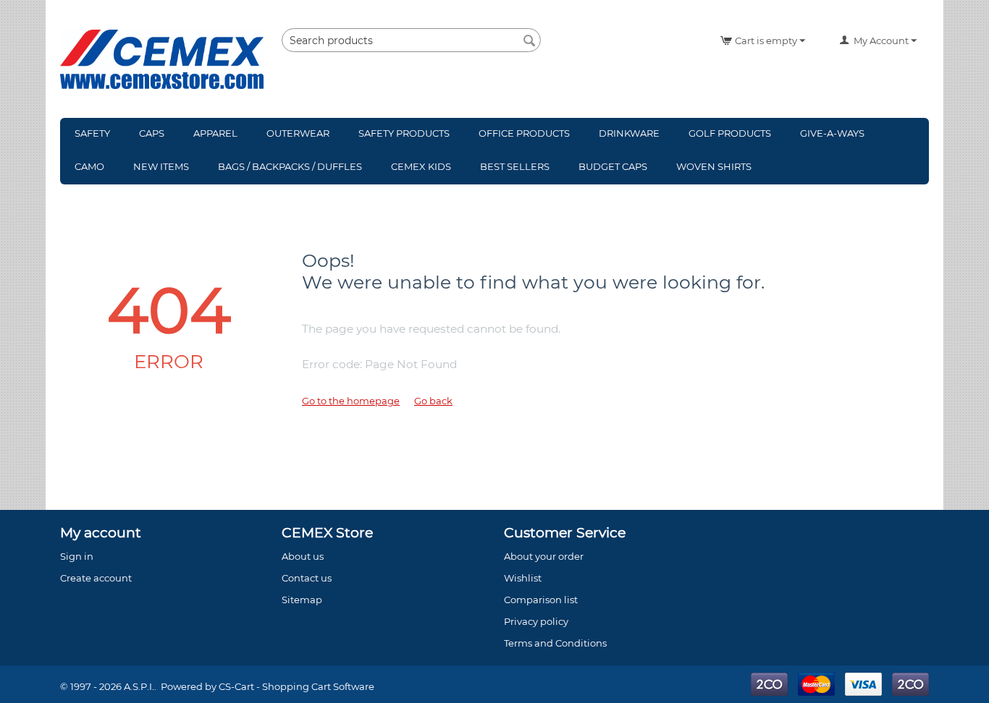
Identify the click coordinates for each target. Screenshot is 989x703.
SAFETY (92, 133)
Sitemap (302, 599)
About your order (544, 556)
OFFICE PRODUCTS (524, 133)
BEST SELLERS (515, 166)
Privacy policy (536, 621)
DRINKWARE (629, 133)
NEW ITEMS (161, 166)
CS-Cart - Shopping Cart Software (296, 686)
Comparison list (541, 599)
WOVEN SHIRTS (714, 166)
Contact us (307, 578)
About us (303, 556)
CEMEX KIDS (421, 166)
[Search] (530, 41)
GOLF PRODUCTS (730, 133)
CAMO (89, 166)
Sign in (76, 556)
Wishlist (523, 578)
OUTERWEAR (297, 133)
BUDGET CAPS (612, 166)
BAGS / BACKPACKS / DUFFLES (290, 166)
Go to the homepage (351, 400)
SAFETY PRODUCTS (404, 133)
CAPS (151, 133)
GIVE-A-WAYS (832, 133)
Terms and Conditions (555, 643)
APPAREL (215, 133)
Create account (96, 578)
